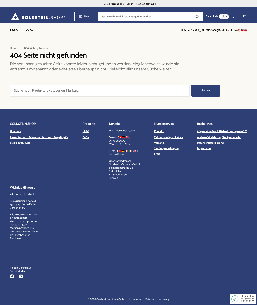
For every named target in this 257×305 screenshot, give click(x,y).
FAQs (157, 153)
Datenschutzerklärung (210, 142)
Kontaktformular (118, 154)
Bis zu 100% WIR (20, 142)
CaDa (86, 137)
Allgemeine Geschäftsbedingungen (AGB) (222, 131)
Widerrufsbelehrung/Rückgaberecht (219, 137)
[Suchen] (198, 16)
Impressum (204, 148)
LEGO (86, 131)
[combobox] (150, 16)
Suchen (206, 90)
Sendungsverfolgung (167, 148)
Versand (159, 142)
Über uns (15, 131)
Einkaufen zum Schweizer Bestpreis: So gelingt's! (39, 137)
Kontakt (159, 131)
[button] (233, 16)
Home (13, 48)
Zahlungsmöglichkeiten (168, 137)
